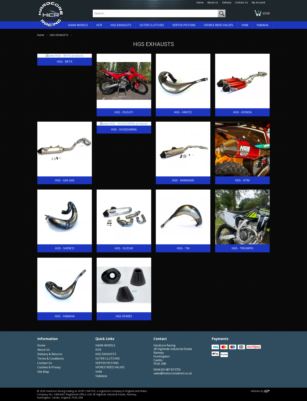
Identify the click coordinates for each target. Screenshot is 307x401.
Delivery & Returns (49, 354)
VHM (98, 372)
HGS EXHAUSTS (59, 35)
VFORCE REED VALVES (110, 367)
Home (200, 2)
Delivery (226, 2)
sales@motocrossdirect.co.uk (173, 373)
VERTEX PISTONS (107, 363)
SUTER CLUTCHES (107, 358)
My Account (258, 2)
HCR (98, 350)
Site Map (43, 372)
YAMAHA (101, 376)
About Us (212, 2)
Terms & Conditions (50, 358)
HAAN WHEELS (105, 345)
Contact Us (241, 2)
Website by (257, 391)
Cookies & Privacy (49, 367)
